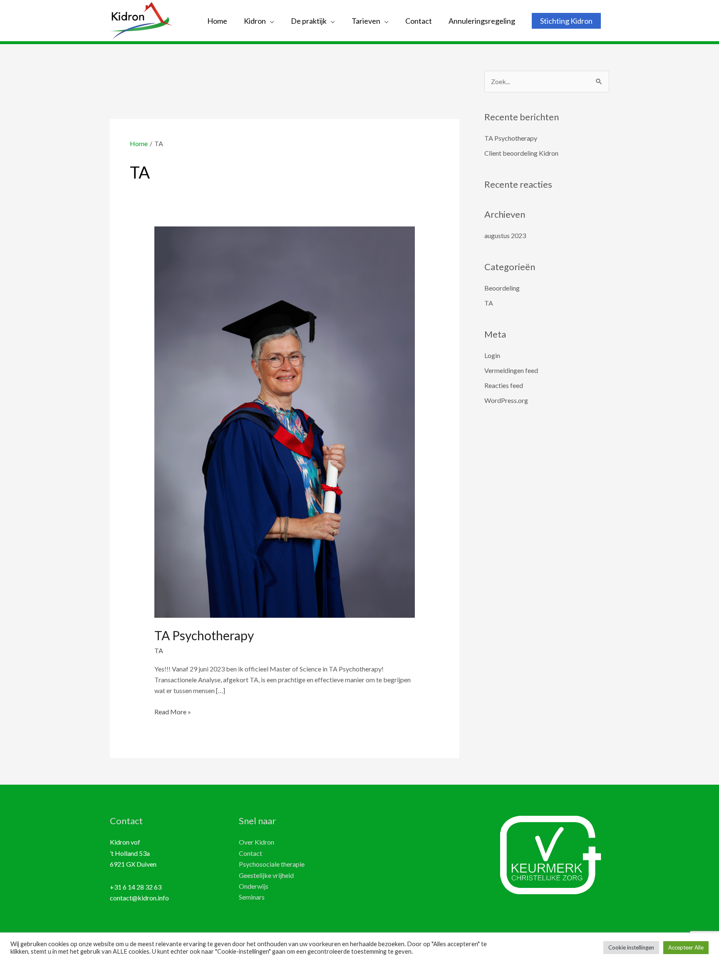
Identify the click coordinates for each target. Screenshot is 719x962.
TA (158, 650)
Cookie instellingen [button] (631, 947)
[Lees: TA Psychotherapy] (284, 421)
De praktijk (309, 20)
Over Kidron (256, 842)
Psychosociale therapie (272, 864)
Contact (418, 20)
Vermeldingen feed (511, 370)
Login (492, 355)
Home (217, 20)
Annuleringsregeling (482, 20)
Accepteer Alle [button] (686, 947)
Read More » (172, 712)
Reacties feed (503, 385)
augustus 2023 (505, 235)
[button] (566, 21)
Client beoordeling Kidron (521, 153)
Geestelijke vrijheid (266, 875)
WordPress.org (506, 400)
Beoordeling (502, 288)
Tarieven (366, 20)
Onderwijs (253, 886)
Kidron (255, 20)
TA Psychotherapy (204, 635)
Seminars (252, 897)
